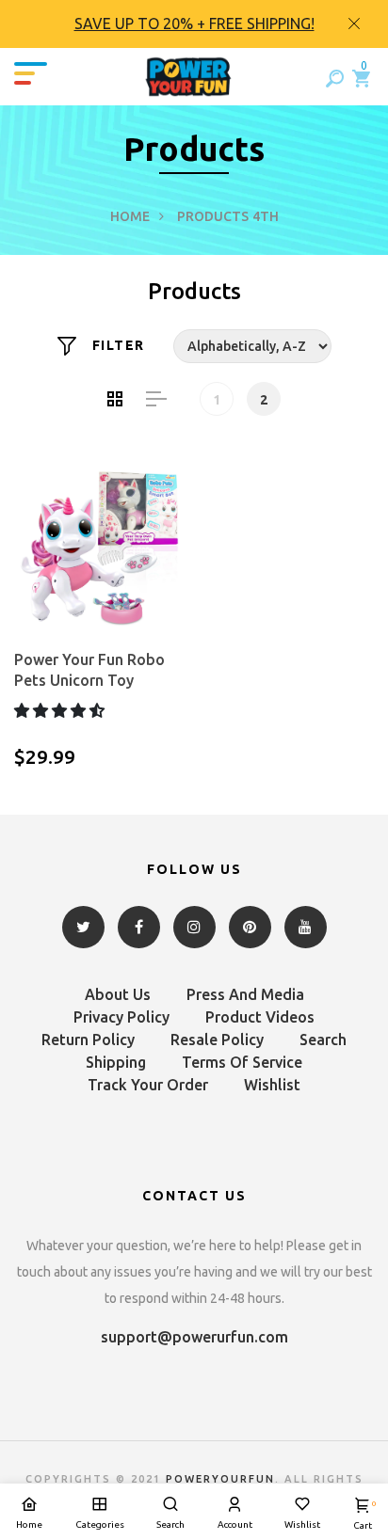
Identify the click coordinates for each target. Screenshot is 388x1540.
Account (235, 1524)
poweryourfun (220, 1478)
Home (130, 216)
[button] (61, 710)
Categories (99, 1524)
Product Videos (260, 1016)
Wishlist (272, 1084)
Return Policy (88, 1039)
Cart (362, 1515)
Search (323, 1039)
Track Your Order (148, 1084)
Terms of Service (242, 1062)
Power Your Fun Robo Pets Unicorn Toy (89, 670)
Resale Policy (217, 1039)
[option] (194, 24)
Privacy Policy (121, 1016)
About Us (118, 994)
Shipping (116, 1062)
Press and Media (245, 994)
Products (213, 216)
